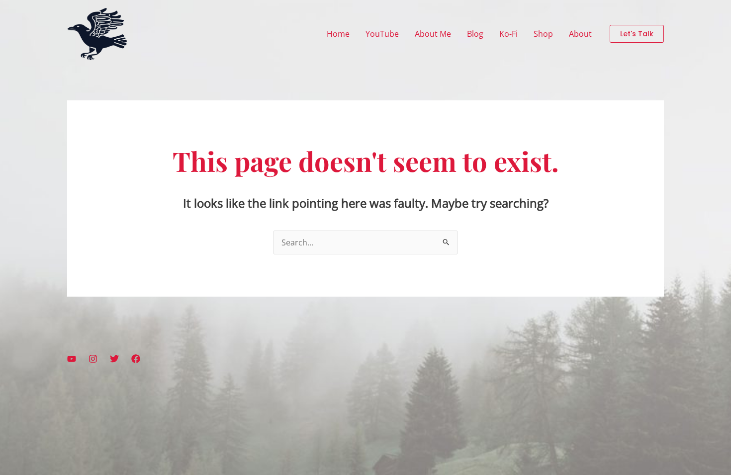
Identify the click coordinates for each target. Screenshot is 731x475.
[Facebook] (135, 358)
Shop (543, 33)
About (580, 33)
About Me (433, 33)
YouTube (382, 33)
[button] (637, 34)
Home (338, 33)
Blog (475, 33)
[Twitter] (114, 358)
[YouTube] (71, 358)
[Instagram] (93, 358)
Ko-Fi (508, 33)
